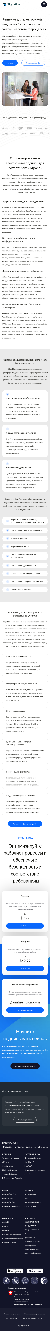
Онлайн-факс (7, 1166)
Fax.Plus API (29, 1166)
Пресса (5, 1226)
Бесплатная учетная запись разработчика (35, 1172)
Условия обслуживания (12, 1314)
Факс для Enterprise (9, 1174)
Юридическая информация (12, 1238)
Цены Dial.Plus (7, 1198)
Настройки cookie (12, 1318)
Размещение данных (32, 1241)
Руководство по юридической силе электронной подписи (33, 1249)
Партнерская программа (11, 1234)
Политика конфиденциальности (35, 1314)
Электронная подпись (10, 1158)
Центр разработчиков (33, 1158)
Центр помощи (30, 1194)
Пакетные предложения (11, 1206)
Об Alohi (5, 1222)
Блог (26, 1198)
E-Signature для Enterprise (12, 1178)
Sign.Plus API (29, 1162)
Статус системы (30, 1206)
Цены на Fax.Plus (8, 1202)
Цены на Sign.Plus (9, 1194)
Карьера (5, 1230)
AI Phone (5, 1162)
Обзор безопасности (32, 1230)
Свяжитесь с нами (9, 1242)
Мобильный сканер (9, 1170)
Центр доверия (30, 1226)
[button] (25, 1325)
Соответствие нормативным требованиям (35, 1235)
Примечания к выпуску (33, 1202)
